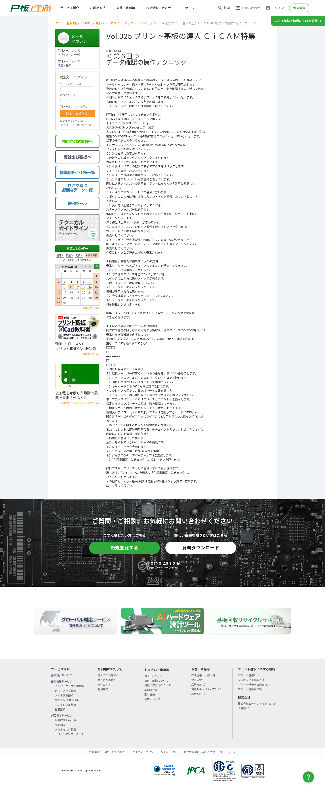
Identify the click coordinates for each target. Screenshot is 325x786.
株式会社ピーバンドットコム (255, 703)
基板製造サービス (61, 681)
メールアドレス (70, 84)
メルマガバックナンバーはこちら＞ (80, 403)
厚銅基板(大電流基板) (67, 700)
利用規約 (103, 689)
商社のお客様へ (107, 680)
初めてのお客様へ (108, 675)
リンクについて (170, 751)
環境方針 (196, 694)
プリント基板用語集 (250, 689)
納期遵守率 (151, 690)
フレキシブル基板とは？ (252, 680)
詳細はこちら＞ (90, 308)
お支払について (153, 676)
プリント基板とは (248, 675)
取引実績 (149, 694)
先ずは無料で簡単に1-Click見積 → (297, 21)
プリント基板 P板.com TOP (72, 23)
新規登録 (299, 8)
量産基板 (60, 709)
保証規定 (196, 680)
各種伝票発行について (157, 685)
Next (96, 266)
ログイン (277, 8)
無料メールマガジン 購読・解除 (70, 63)
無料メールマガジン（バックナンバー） (122, 23)
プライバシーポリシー (143, 751)
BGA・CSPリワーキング (69, 734)
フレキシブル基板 (65, 704)
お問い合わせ (250, 8)
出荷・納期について (156, 680)
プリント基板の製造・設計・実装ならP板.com (31, 8)
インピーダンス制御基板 (69, 686)
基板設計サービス (61, 675)
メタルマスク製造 (65, 729)
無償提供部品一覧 (65, 720)
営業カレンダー (77, 248)
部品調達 (60, 725)
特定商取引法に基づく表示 (200, 751)
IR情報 (242, 708)
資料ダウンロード (200, 547)
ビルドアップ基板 (65, 690)
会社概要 (94, 751)
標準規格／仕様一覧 (203, 675)
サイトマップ (228, 751)
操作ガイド (104, 684)
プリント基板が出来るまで (254, 684)
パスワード (67, 95)
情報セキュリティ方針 (204, 689)
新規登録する (124, 547)
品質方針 (196, 684)
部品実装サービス (61, 715)
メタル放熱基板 (64, 695)
